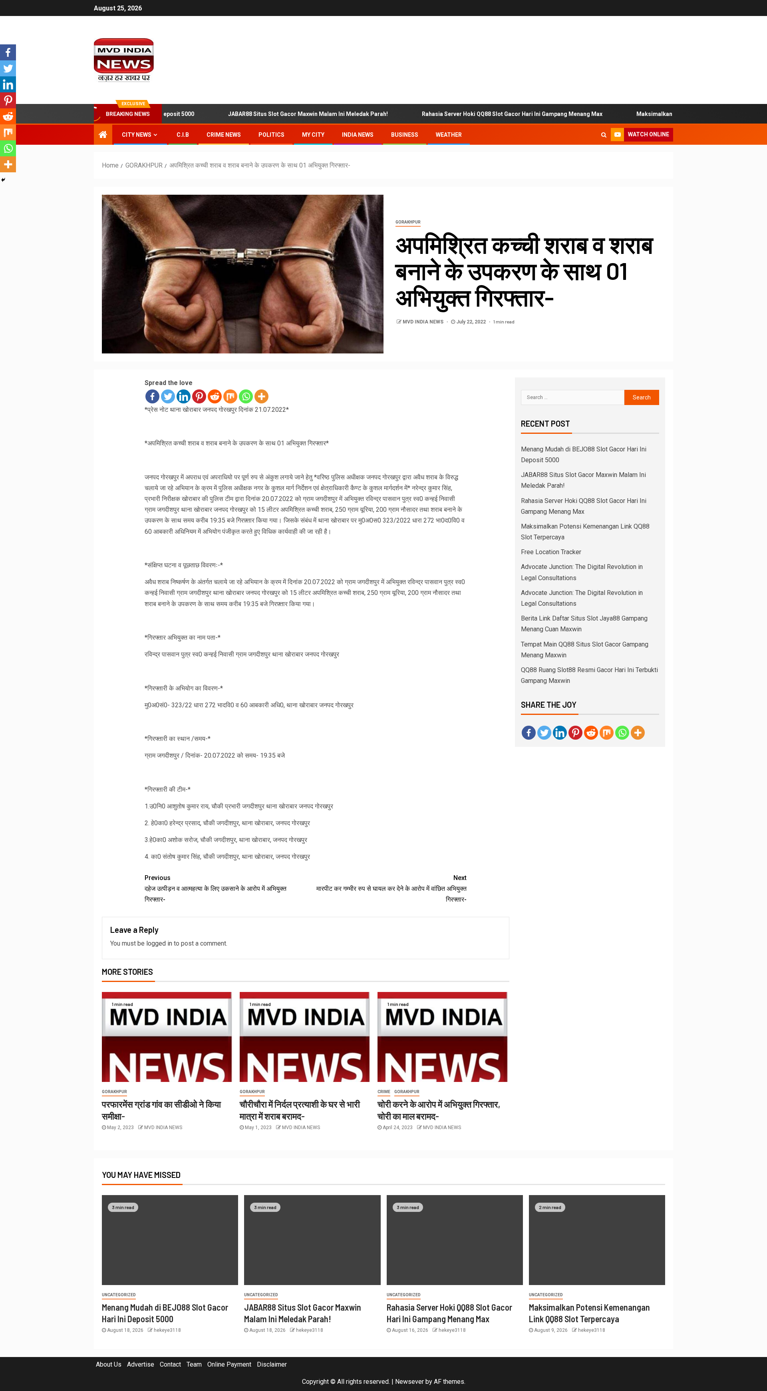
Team (194, 1364)
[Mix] (230, 396)
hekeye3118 (167, 1330)
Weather (449, 135)
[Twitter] (168, 396)
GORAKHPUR (408, 222)
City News (136, 135)
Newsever (409, 1381)
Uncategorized (119, 1295)
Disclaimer (272, 1364)
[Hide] (3, 180)
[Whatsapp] (246, 396)
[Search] (604, 134)
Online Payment (229, 1364)
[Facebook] (152, 396)
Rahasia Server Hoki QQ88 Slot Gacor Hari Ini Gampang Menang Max (478, 114)
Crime (384, 1092)
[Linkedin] (184, 396)
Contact (170, 1364)
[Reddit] (215, 396)
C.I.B (183, 135)
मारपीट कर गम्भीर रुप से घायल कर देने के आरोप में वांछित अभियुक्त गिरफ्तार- (391, 888)
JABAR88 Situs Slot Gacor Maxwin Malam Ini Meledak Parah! (274, 114)
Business (404, 135)
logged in (159, 943)
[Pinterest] (199, 396)
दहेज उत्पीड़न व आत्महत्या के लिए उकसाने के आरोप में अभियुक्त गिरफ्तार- (215, 888)
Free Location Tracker (551, 552)
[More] (261, 396)
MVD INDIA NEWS (424, 322)
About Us (108, 1364)
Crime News (224, 135)
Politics (271, 135)
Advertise (140, 1364)
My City (313, 135)
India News (358, 135)
